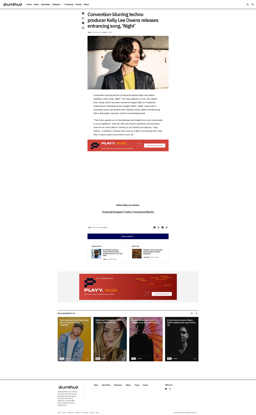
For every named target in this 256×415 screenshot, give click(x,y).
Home (59, 412)
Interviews (147, 257)
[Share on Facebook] (83, 13)
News (89, 32)
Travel (136, 385)
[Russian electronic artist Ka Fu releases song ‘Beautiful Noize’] (146, 339)
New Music (106, 385)
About (97, 412)
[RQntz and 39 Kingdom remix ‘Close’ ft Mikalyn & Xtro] (110, 339)
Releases (78, 412)
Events (145, 385)
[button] (247, 4)
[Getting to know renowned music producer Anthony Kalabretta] (148, 253)
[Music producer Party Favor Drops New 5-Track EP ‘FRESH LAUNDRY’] (74, 339)
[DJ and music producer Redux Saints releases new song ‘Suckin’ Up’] (181, 339)
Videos (128, 385)
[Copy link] (83, 27)
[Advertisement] (128, 145)
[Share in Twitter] (83, 18)
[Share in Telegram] (83, 23)
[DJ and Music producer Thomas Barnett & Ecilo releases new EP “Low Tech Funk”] (108, 253)
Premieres (85, 412)
